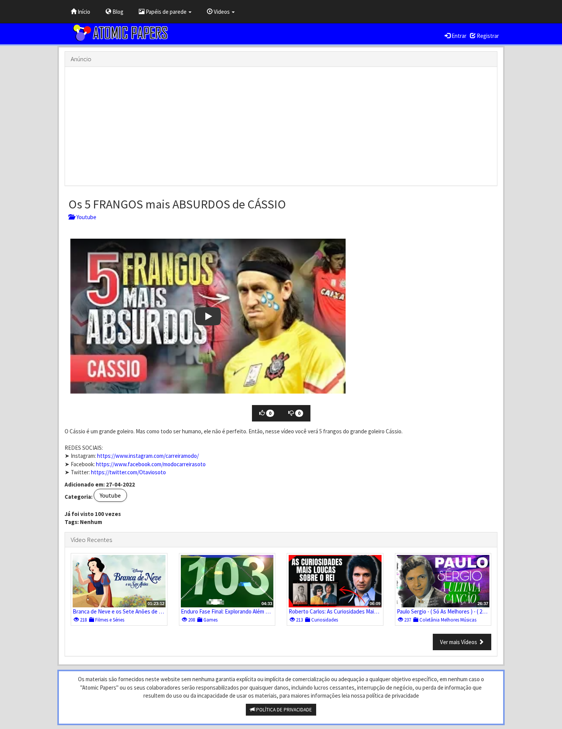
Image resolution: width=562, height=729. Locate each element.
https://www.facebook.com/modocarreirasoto (151, 464)
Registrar (487, 35)
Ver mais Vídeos (459, 642)
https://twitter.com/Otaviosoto (128, 472)
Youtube (85, 217)
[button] (208, 316)
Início (83, 11)
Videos (222, 11)
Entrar (458, 35)
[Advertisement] (281, 126)
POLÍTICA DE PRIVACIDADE (283, 709)
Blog (117, 11)
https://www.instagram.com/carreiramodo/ (148, 455)
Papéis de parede (166, 11)
